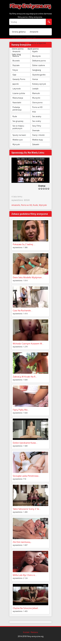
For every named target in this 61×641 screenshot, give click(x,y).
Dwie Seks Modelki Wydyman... (28, 277)
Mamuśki (36, 93)
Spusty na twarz (19, 135)
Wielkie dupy (37, 139)
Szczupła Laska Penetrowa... (26, 475)
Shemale (35, 130)
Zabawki (35, 144)
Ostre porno (17, 48)
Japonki (15, 84)
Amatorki (34, 31)
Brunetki (16, 60)
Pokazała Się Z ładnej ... (24, 244)
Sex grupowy (17, 121)
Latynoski (16, 88)
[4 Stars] (46, 189)
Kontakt (26, 632)
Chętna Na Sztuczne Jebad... (26, 608)
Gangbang (36, 70)
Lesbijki (35, 88)
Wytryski (16, 144)
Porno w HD (37, 107)
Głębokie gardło (39, 74)
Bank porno (33, 48)
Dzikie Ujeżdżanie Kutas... (25, 442)
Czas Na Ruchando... (22, 310)
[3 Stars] (44, 189)
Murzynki (36, 98)
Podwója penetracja (16, 108)
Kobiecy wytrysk (39, 84)
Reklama (34, 632)
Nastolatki (16, 102)
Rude (14, 116)
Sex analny (17, 37)
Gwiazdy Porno (18, 79)
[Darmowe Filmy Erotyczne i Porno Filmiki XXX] (30, 9)
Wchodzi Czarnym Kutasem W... (28, 343)
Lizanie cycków (18, 93)
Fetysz (15, 70)
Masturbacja (17, 98)
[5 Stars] (48, 189)
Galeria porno (18, 43)
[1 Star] (39, 189)
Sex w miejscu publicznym (18, 127)
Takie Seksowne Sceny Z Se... (27, 508)
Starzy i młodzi (38, 135)
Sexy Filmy (36, 125)
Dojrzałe (15, 65)
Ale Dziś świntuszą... (22, 542)
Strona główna (19, 31)
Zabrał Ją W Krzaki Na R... (25, 376)
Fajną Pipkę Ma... (21, 409)
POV (34, 112)
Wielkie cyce (17, 139)
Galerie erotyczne (37, 43)
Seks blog (16, 54)
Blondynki (31, 37)
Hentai (35, 79)
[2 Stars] (41, 189)
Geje (14, 74)
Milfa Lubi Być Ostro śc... (25, 575)
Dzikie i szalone (38, 65)
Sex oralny (36, 121)
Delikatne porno (39, 60)
